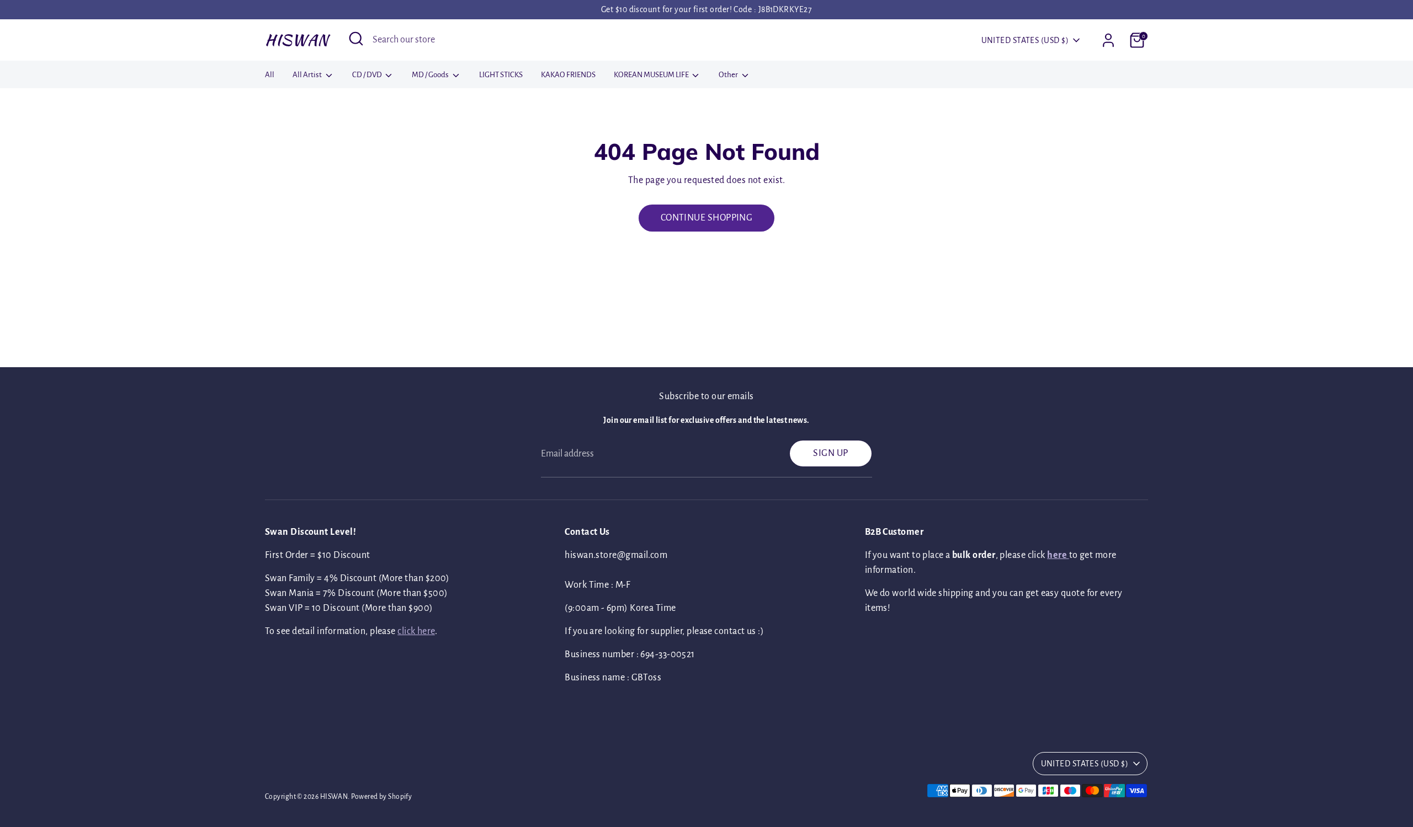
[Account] (1108, 40)
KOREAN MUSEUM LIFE (652, 75)
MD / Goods (431, 75)
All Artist (308, 75)
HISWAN (296, 40)
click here (416, 631)
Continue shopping (707, 218)
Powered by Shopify (381, 797)
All (269, 75)
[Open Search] (356, 39)
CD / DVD (367, 75)
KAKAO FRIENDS (568, 75)
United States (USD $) (1025, 40)
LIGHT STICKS (501, 75)
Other (729, 75)
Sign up (830, 453)
